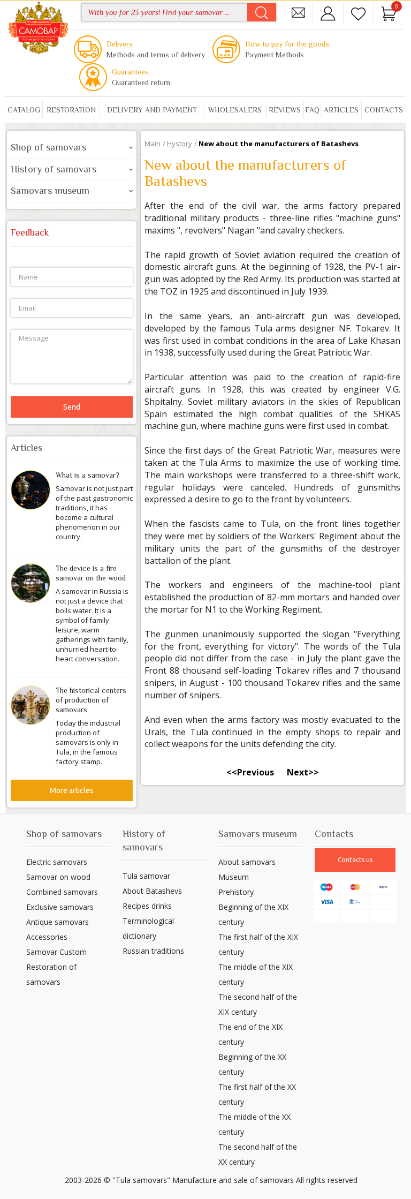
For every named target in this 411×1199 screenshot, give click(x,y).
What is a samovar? (87, 475)
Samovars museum (50, 190)
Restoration (71, 109)
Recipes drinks (147, 906)
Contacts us (355, 859)
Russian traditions (153, 951)
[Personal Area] (328, 12)
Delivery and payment (152, 109)
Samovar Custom (56, 952)
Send (71, 407)
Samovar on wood (58, 877)
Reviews (285, 109)
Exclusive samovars (60, 907)
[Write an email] (298, 12)
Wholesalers (235, 109)
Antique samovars (57, 922)
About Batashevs (152, 891)
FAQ (312, 109)
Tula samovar (146, 876)
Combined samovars (62, 892)
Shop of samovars (48, 147)
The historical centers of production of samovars (91, 700)
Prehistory (236, 892)
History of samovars (53, 169)
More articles (72, 790)
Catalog (23, 109)
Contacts (383, 109)
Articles (341, 109)
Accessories (46, 937)
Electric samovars (56, 862)
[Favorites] (358, 12)
